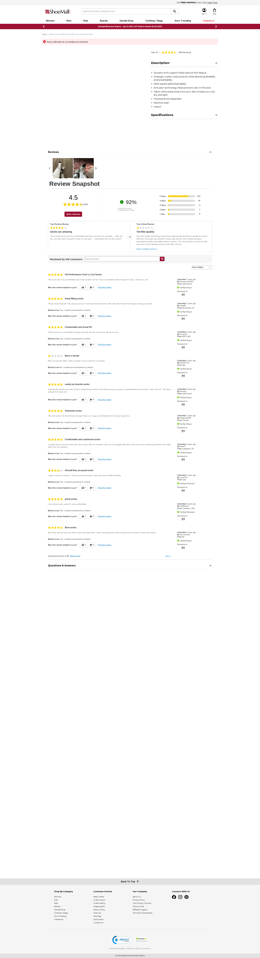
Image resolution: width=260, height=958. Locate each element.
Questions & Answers (62, 565)
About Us (137, 897)
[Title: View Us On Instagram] (180, 897)
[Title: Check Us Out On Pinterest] (186, 897)
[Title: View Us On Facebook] (174, 897)
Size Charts (98, 919)
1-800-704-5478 (132, 948)
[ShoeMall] (58, 11)
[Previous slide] (44, 26)
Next (168, 556)
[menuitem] (50, 21)
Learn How (212, 2)
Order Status (99, 900)
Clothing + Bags (154, 20)
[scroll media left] (50, 168)
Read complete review (146, 249)
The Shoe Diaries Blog (142, 913)
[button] (122, 940)
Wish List (97, 913)
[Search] (175, 11)
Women (50, 20)
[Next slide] (216, 26)
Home (44, 34)
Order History (99, 903)
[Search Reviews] (162, 259)
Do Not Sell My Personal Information (130, 956)
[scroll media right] (96, 168)
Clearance (208, 20)
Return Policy (99, 910)
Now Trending (183, 20)
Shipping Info (99, 906)
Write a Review (73, 214)
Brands (104, 20)
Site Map (97, 916)
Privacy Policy (139, 900)
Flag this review (104, 287)
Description (160, 63)
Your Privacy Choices (142, 903)
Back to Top (75, 556)
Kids (85, 20)
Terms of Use (138, 906)
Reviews (53, 152)
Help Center (98, 897)
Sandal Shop (127, 20)
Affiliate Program (140, 910)
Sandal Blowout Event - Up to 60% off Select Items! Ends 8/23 (130, 26)
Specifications (162, 115)
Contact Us (98, 923)
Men (68, 20)
